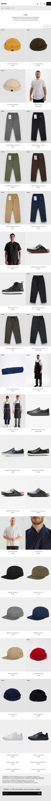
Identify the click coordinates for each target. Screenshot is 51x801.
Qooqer (4, 3)
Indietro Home (7, 8)
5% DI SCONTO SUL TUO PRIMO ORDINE (26, 0)
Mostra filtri (46, 26)
